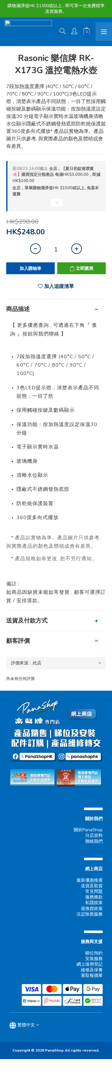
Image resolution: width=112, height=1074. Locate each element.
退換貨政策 (92, 909)
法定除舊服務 (90, 914)
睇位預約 (94, 953)
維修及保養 (92, 970)
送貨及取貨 (92, 886)
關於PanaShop (88, 830)
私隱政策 (94, 903)
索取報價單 (92, 975)
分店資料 (94, 835)
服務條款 (94, 897)
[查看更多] (56, 205)
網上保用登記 (90, 964)
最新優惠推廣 (90, 880)
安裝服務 (94, 959)
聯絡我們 (94, 841)
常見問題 (94, 891)
